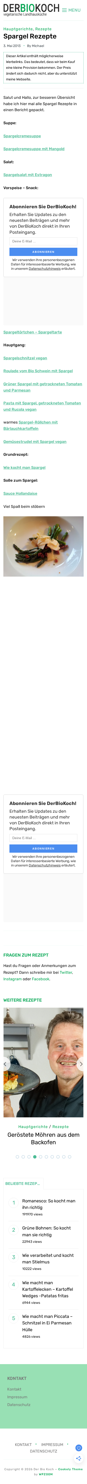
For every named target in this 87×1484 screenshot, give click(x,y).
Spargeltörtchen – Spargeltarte (32, 332)
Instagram (12, 979)
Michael (38, 46)
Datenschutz (18, 1404)
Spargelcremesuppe (22, 136)
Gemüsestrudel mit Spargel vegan (34, 441)
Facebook (40, 979)
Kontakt (14, 1389)
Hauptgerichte (18, 29)
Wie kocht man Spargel (24, 467)
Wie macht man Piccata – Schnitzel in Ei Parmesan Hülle (47, 1323)
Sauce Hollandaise (20, 493)
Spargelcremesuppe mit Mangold (34, 149)
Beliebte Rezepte (23, 1183)
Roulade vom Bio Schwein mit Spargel (38, 371)
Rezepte (43, 29)
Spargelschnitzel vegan (25, 358)
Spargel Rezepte (30, 36)
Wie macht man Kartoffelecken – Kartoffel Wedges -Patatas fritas (47, 1289)
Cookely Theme (70, 1469)
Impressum (17, 1397)
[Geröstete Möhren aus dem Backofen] (43, 1011)
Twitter (66, 972)
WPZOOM (46, 1474)
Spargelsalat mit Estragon (27, 174)
